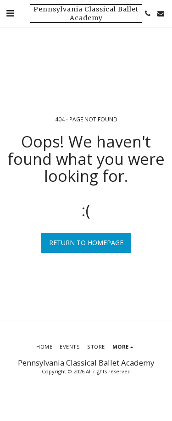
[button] (10, 13)
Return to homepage (86, 242)
